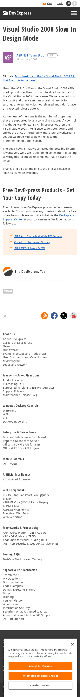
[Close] (72, 644)
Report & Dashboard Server (21, 441)
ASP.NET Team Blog (30, 55)
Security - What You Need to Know (25, 611)
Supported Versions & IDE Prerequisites (29, 387)
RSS (52, 55)
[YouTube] (73, 315)
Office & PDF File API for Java (21, 448)
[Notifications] (74, 3)
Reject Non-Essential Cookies (40, 675)
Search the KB (12, 575)
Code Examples (13, 586)
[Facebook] (54, 315)
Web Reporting (13, 517)
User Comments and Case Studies (25, 357)
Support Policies (13, 391)
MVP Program (12, 361)
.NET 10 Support (13, 619)
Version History (13, 600)
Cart (49, 3)
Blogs (6, 593)
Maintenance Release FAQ (20, 395)
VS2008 (8, 291)
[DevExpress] (17, 13)
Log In (60, 3)
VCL (5, 418)
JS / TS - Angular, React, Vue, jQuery (26, 495)
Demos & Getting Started (19, 589)
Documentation (13, 582)
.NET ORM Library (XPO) (29, 248)
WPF (5, 414)
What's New (10, 604)
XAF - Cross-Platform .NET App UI (24, 532)
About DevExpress (14, 339)
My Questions (12, 578)
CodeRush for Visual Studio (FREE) (25, 540)
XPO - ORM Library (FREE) (19, 536)
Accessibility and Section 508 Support (27, 615)
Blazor (7, 498)
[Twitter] (63, 315)
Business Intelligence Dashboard (24, 437)
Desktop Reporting (15, 421)
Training (8, 597)
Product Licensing (14, 380)
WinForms (9, 410)
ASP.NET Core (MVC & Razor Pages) (25, 502)
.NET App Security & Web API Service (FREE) (31, 543)
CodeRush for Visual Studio (32, 242)
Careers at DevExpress (17, 342)
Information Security (16, 608)
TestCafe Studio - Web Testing (22, 559)
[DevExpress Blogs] (44, 315)
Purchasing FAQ (13, 384)
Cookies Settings (40, 685)
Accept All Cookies (40, 666)
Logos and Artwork (15, 364)
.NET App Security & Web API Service (38, 236)
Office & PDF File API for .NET (21, 444)
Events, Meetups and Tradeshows (25, 353)
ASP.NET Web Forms (16, 509)
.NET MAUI (10, 464)
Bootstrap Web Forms (17, 513)
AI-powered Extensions (18, 479)
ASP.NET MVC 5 (12, 506)
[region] (40, 668)
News (6, 346)
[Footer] (5, 316)
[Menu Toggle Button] (74, 13)
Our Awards (10, 350)
